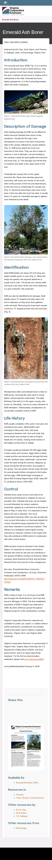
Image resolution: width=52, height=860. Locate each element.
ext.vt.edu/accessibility (34, 659)
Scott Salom (21, 813)
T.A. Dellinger (22, 816)
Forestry (19, 795)
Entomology (21, 828)
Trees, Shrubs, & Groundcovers (30, 798)
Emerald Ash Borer (10, 20)
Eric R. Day (21, 810)
